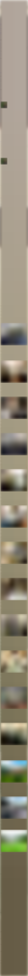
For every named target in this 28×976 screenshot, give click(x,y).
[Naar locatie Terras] (14, 807)
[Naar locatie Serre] (14, 697)
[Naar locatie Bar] (14, 480)
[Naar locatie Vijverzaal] (14, 408)
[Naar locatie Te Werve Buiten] (14, 771)
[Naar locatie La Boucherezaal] (14, 516)
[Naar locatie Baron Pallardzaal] (14, 661)
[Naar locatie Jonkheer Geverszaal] (14, 334)
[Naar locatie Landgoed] (14, 841)
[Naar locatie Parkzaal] (14, 444)
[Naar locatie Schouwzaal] (14, 589)
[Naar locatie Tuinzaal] (14, 371)
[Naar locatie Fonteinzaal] (14, 734)
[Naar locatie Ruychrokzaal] (14, 552)
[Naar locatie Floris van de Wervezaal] (14, 625)
